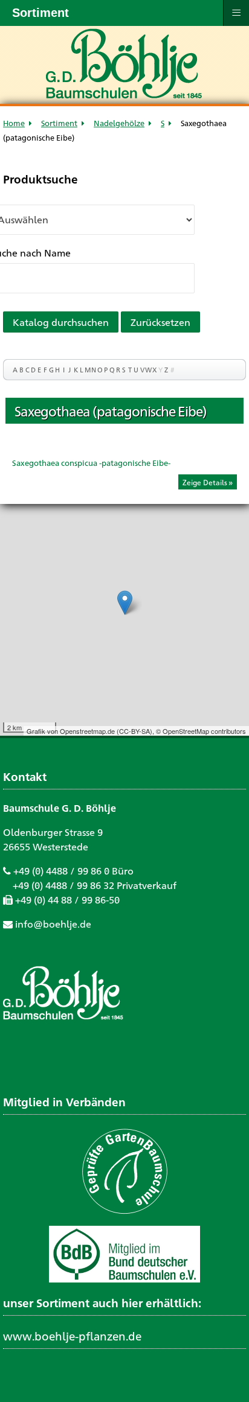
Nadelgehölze (119, 123)
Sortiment (59, 123)
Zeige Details (205, 482)
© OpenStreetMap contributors (201, 731)
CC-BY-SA (134, 731)
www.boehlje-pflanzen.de (72, 1335)
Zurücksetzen (160, 322)
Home (14, 123)
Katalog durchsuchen (61, 322)
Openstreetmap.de (87, 731)
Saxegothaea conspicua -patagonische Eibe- (91, 462)
